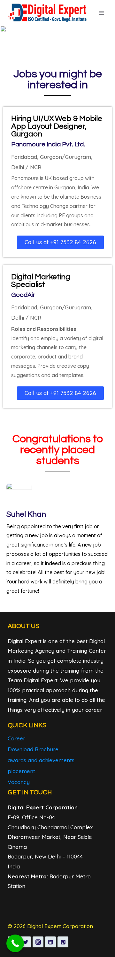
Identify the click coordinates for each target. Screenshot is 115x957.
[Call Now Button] (15, 943)
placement (21, 771)
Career (16, 738)
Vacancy (19, 782)
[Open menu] (101, 13)
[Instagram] (38, 941)
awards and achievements (41, 760)
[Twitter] (25, 941)
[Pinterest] (62, 941)
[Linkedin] (50, 941)
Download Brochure (33, 749)
